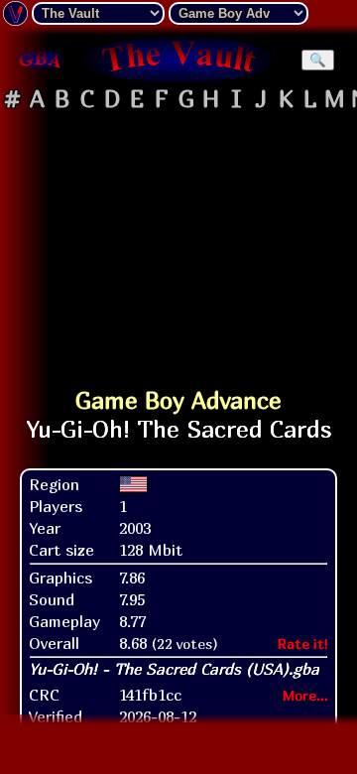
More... (305, 695)
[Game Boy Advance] (39, 59)
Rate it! (303, 643)
